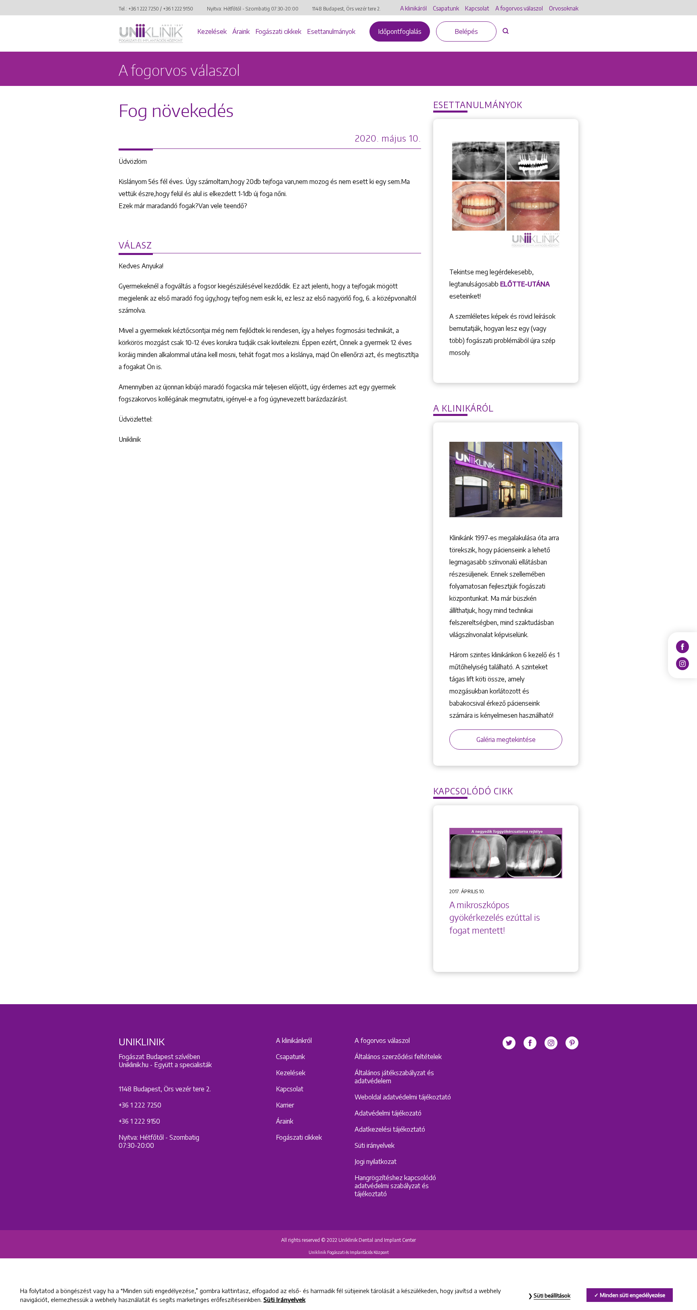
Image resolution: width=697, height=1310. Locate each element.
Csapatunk (446, 8)
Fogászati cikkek (278, 31)
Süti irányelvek (374, 1145)
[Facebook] (682, 646)
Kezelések (212, 31)
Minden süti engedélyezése (632, 1295)
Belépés (466, 31)
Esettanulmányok (331, 31)
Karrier (285, 1105)
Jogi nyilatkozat (375, 1161)
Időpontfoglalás (400, 31)
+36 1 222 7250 (143, 9)
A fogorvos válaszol (519, 8)
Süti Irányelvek (284, 1299)
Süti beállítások (552, 1295)
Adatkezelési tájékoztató (390, 1129)
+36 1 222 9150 (178, 9)
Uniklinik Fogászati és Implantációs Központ (349, 1252)
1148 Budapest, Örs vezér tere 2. (346, 9)
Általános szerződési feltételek (398, 1057)
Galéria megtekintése (506, 739)
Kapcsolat (477, 8)
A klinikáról (413, 8)
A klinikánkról (294, 1040)
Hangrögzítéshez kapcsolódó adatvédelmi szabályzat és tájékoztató (395, 1186)
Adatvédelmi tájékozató (388, 1113)
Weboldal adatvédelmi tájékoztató (403, 1097)
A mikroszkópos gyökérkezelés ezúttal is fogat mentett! (494, 917)
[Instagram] (682, 663)
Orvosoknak (563, 8)
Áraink (241, 31)
